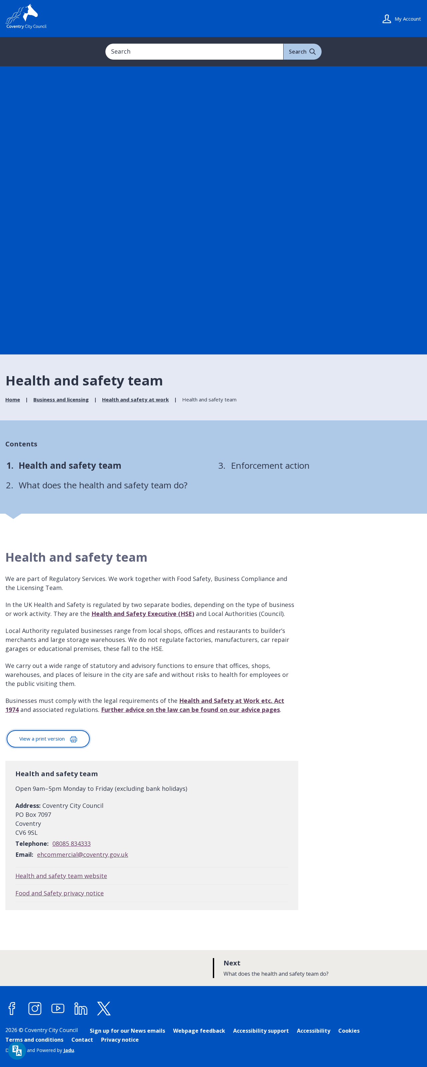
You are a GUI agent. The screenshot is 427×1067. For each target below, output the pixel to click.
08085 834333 (71, 843)
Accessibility (313, 1030)
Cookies (349, 1030)
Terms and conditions (34, 1039)
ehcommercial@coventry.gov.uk (82, 854)
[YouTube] (58, 1008)
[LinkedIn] (81, 1008)
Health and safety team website (61, 876)
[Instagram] (35, 1008)
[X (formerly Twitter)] (104, 1008)
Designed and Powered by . (40, 1050)
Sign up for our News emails (127, 1030)
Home (12, 399)
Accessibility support (261, 1030)
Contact (82, 1039)
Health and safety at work (135, 399)
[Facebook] (12, 1008)
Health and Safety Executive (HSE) (142, 614)
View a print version (42, 738)
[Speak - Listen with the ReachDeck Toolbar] (17, 1051)
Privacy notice (120, 1039)
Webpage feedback (199, 1030)
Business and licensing (61, 399)
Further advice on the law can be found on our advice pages (190, 710)
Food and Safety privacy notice (59, 893)
